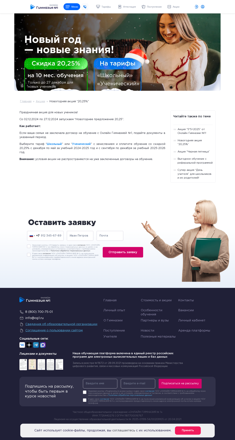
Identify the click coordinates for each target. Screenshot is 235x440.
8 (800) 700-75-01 (39, 312)
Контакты (186, 300)
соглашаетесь (123, 430)
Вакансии (186, 310)
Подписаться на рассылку (180, 383)
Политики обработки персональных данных (70, 251)
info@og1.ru (34, 318)
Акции (40, 101)
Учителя (110, 336)
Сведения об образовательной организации (61, 324)
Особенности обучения (151, 312)
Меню (74, 6)
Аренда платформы (194, 330)
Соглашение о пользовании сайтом (54, 330)
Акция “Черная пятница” (194, 152)
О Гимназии (113, 320)
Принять (188, 430)
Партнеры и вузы (155, 320)
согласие (81, 245)
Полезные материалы (158, 336)
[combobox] (35, 235)
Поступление (114, 330)
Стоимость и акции (156, 300)
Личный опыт (114, 310)
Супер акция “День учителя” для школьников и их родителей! (194, 174)
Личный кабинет (191, 320)
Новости (147, 330)
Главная (25, 101)
